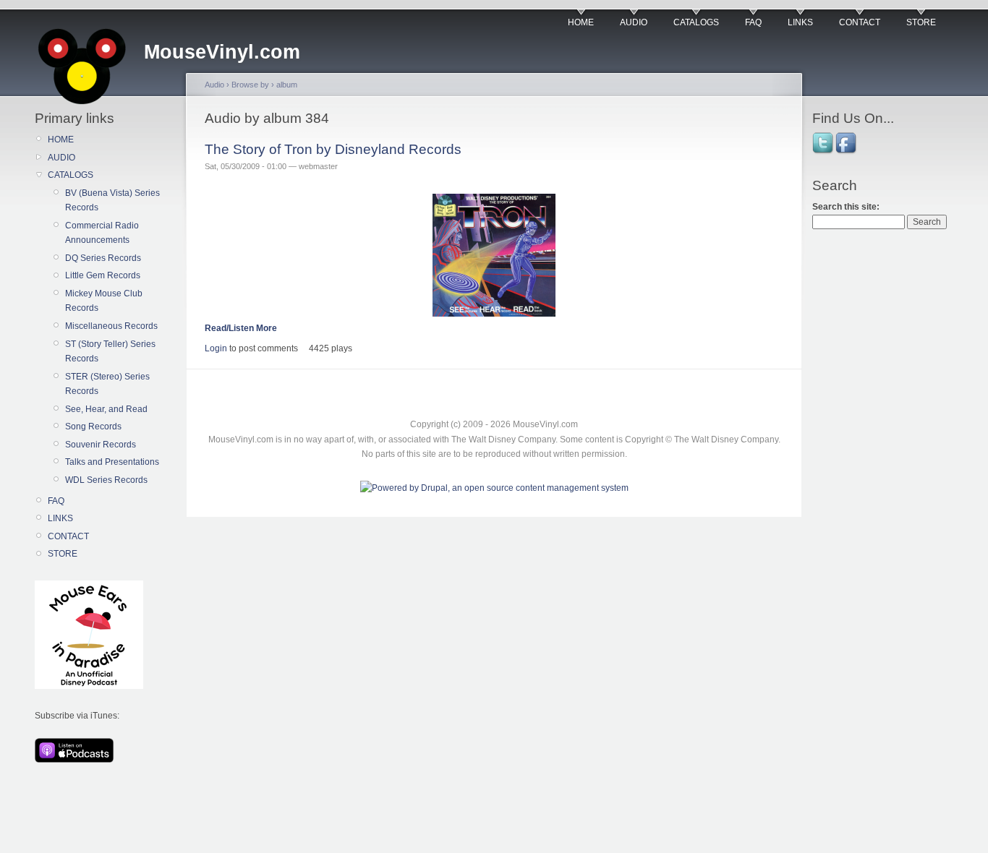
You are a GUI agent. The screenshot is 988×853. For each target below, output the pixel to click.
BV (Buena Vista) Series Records (112, 200)
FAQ (753, 22)
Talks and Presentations (112, 462)
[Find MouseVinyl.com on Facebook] (847, 152)
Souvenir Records (100, 445)
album (286, 84)
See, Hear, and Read (106, 409)
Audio (214, 84)
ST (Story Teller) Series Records (110, 351)
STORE (921, 22)
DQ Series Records (103, 258)
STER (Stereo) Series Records (107, 384)
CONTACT (859, 22)
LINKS (800, 22)
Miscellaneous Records (111, 326)
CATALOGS (696, 22)
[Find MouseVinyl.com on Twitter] (823, 152)
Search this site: (846, 207)
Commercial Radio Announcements (102, 232)
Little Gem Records (102, 275)
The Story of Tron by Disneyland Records (333, 149)
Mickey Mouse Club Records (103, 300)
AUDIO (633, 22)
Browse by (250, 84)
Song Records (93, 426)
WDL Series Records (106, 480)
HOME (581, 22)
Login (216, 348)
